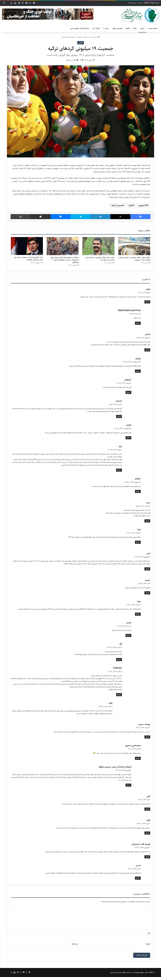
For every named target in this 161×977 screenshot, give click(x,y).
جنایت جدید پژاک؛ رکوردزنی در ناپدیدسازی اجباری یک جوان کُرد (100, 258)
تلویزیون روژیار (117, 28)
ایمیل (148, 944)
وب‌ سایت (75, 944)
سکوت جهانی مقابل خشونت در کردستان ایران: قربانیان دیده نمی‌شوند (134, 258)
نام (148, 933)
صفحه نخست (152, 28)
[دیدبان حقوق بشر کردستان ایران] (140, 15)
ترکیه (131, 205)
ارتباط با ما (96, 28)
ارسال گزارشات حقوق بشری (79, 28)
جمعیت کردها (117, 205)
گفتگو (128, 28)
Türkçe (152, 3)
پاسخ (147, 302)
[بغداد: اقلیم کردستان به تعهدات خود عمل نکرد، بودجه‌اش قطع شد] (27, 246)
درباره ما (106, 28)
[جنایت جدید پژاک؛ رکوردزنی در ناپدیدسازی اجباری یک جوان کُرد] (98, 246)
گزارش (142, 28)
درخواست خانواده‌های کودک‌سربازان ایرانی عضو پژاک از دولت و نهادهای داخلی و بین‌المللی (64, 260)
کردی (157, 3)
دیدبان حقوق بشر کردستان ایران (120, 972)
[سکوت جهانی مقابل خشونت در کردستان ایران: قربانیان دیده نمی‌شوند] (134, 246)
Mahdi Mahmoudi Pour (129, 310)
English (146, 3)
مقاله (135, 28)
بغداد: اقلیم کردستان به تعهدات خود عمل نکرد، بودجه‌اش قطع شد (28, 258)
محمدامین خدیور (133, 745)
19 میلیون (143, 205)
